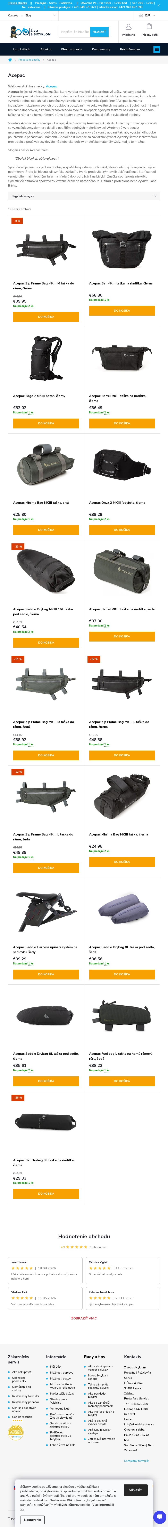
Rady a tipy (94, 1357)
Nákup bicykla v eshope (98, 1377)
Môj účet (55, 1366)
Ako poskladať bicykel (97, 1395)
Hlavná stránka (17, 3)
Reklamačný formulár (25, 1396)
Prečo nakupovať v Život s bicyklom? (62, 1416)
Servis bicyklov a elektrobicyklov (60, 1425)
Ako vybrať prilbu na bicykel (101, 1413)
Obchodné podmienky (19, 1379)
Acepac (51, 86)
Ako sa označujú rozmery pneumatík (100, 1404)
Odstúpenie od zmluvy (21, 1388)
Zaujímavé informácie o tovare (101, 1440)
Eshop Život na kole (62, 1445)
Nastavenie (32, 1520)
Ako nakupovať (21, 1372)
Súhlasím (136, 1490)
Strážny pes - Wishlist (58, 1401)
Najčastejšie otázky (62, 1393)
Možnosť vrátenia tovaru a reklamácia (62, 1386)
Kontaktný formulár (136, 1461)
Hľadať (99, 32)
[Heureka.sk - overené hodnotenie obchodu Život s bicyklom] (16, 1432)
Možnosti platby (60, 1378)
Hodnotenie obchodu (84, 1236)
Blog (28, 15)
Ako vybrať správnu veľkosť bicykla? (100, 1368)
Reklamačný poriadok (25, 1402)
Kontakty (13, 15)
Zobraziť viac (84, 1318)
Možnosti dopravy (61, 1372)
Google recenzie (22, 1417)
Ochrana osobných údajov (24, 1409)
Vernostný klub (59, 1408)
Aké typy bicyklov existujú (99, 1431)
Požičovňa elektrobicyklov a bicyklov (60, 1436)
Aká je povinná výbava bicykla (97, 1422)
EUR (148, 15)
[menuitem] (22, 49)
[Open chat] (159, 1517)
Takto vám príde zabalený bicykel (98, 1386)
